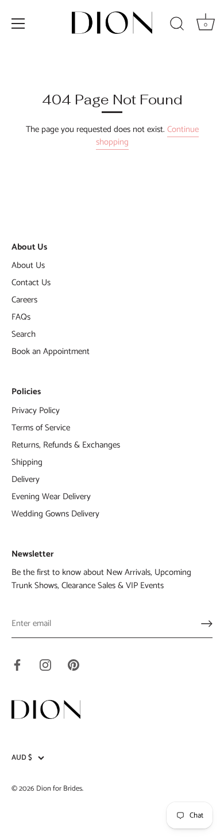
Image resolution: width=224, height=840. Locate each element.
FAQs (20, 317)
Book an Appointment (50, 351)
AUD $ (21, 758)
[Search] (177, 25)
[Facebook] (17, 664)
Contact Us (31, 282)
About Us (28, 265)
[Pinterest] (73, 664)
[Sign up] (207, 623)
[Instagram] (45, 664)
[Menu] (18, 23)
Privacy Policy (35, 410)
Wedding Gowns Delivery (55, 514)
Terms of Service (40, 428)
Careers (24, 300)
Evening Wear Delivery (51, 496)
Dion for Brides (59, 789)
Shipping (27, 462)
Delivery (25, 479)
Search (23, 334)
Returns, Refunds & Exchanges (65, 445)
